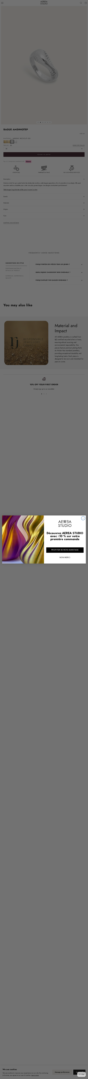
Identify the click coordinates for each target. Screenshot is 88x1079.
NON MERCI (65, 557)
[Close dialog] (83, 518)
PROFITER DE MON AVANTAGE (65, 550)
